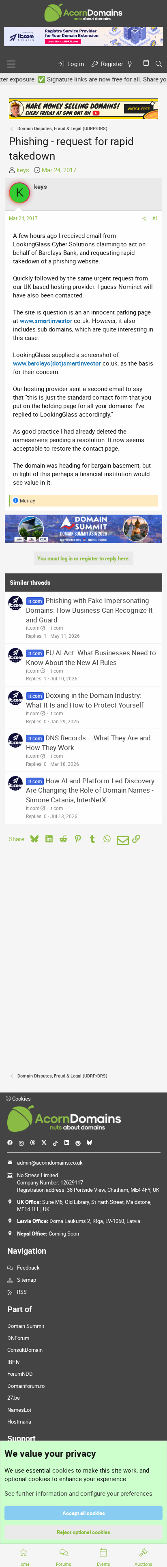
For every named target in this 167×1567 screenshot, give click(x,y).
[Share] (144, 218)
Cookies (21, 1098)
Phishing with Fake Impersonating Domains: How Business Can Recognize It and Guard (89, 610)
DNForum (18, 1338)
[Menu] (11, 64)
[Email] (121, 840)
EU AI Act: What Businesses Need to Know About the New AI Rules (91, 657)
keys (23, 170)
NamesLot (19, 1409)
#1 (155, 218)
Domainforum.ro (26, 1386)
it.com (33, 627)
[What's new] (131, 63)
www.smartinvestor (46, 320)
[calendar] (147, 62)
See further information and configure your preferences (78, 1493)
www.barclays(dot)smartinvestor (57, 363)
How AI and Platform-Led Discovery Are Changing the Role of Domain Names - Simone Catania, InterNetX (90, 790)
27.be (13, 1397)
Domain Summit (25, 1326)
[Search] (158, 63)
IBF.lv (13, 1362)
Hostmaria (19, 1421)
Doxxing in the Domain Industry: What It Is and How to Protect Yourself (84, 700)
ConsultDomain (25, 1349)
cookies (63, 1470)
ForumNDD (20, 1373)
